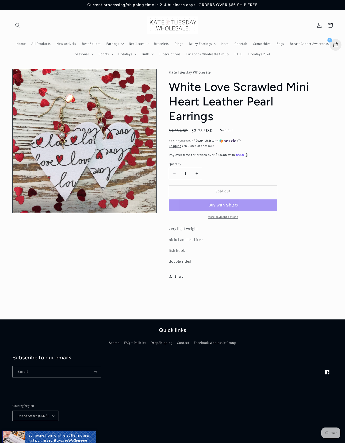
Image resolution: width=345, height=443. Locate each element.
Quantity (175, 164)
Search (114, 342)
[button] (17, 25)
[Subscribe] (95, 371)
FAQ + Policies (135, 342)
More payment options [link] (223, 217)
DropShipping (161, 342)
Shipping (175, 146)
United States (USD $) (33, 416)
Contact (183, 342)
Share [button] (178, 276)
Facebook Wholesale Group (215, 342)
